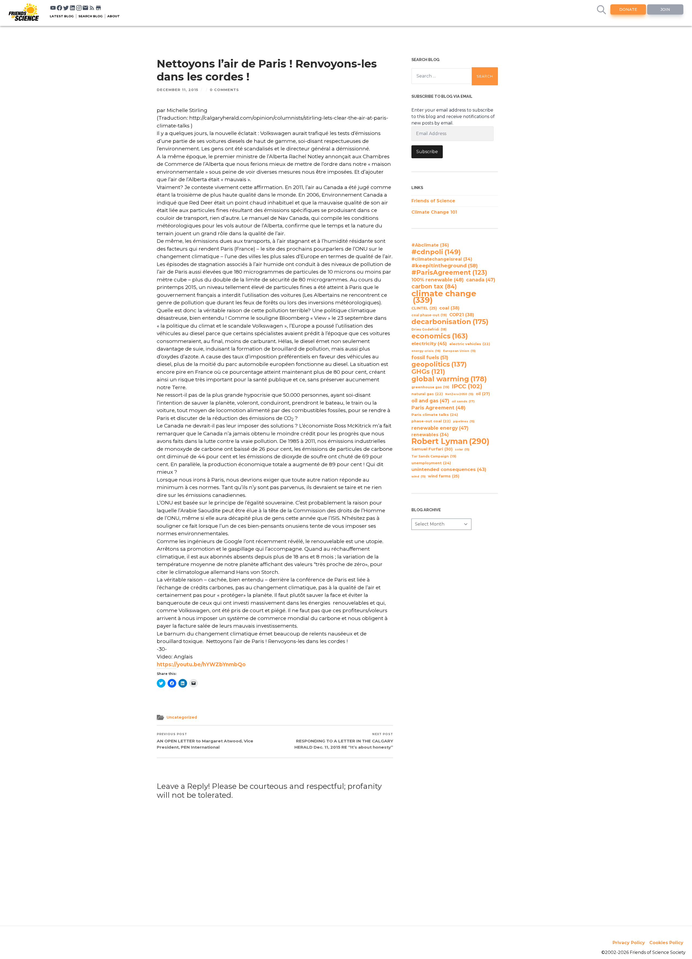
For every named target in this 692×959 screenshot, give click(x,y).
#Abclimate (430, 245)
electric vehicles (469, 344)
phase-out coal (431, 421)
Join (665, 9)
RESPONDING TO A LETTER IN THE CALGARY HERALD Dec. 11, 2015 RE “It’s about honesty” (343, 741)
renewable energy (439, 428)
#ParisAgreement (449, 272)
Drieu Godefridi (429, 329)
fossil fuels (429, 358)
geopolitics (439, 364)
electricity (429, 343)
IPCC (467, 386)
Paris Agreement (438, 407)
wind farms (443, 476)
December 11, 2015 (177, 90)
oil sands (463, 401)
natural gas (427, 394)
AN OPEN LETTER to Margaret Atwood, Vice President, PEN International (205, 741)
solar (462, 449)
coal (449, 308)
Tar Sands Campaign (433, 456)
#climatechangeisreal (441, 259)
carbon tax (434, 286)
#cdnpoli (436, 251)
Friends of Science (433, 200)
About (113, 16)
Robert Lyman (450, 441)
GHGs (428, 371)
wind (418, 476)
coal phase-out (429, 315)
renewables (430, 434)
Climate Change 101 (434, 212)
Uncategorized (182, 717)
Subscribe (427, 151)
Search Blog (90, 16)
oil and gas (430, 400)
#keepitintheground (444, 266)
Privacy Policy (629, 942)
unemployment (431, 463)
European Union (459, 351)
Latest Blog (62, 16)
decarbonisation (449, 321)
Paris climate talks (434, 414)
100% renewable (437, 279)
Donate (628, 9)
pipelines (463, 421)
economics (439, 336)
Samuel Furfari (432, 449)
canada (480, 279)
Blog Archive (426, 509)
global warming (449, 379)
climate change (443, 296)
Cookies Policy (666, 942)
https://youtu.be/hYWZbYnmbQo (201, 664)
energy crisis (426, 351)
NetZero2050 (459, 394)
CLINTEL (424, 308)
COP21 (461, 314)
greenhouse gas (430, 387)
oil (483, 393)
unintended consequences (448, 469)
